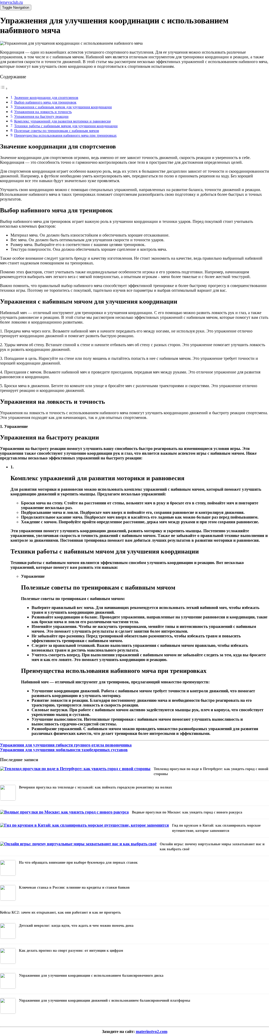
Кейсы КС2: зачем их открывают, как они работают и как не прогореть (60, 912)
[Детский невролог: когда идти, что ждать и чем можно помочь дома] (8, 937)
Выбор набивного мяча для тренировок (45, 102)
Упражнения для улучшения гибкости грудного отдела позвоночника (66, 745)
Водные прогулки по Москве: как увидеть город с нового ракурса (187, 812)
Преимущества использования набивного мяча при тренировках (65, 135)
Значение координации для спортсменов (46, 97)
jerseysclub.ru (11, 2)
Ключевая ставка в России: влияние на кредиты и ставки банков (74, 887)
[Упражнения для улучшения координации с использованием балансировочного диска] (8, 987)
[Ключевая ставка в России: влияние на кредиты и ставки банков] (8, 899)
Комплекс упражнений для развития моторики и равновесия (62, 121)
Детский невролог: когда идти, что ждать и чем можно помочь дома (76, 926)
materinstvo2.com (151, 1031)
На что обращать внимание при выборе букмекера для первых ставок (78, 862)
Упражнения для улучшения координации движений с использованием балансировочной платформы (104, 1000)
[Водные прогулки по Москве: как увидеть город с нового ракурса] (64, 812)
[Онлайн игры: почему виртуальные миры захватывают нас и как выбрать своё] (78, 844)
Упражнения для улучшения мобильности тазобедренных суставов (64, 750)
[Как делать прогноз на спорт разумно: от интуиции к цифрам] (8, 962)
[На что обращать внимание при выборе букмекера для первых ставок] (8, 874)
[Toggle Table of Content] (4, 88)
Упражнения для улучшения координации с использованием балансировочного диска (91, 975)
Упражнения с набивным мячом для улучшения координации (63, 107)
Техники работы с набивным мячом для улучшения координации (66, 126)
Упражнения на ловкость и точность (43, 112)
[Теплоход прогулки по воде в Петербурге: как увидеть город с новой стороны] (75, 768)
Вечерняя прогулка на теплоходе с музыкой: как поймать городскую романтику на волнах (95, 787)
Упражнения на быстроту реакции (41, 116)
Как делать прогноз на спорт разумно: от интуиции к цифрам (71, 951)
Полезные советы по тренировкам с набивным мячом (56, 131)
